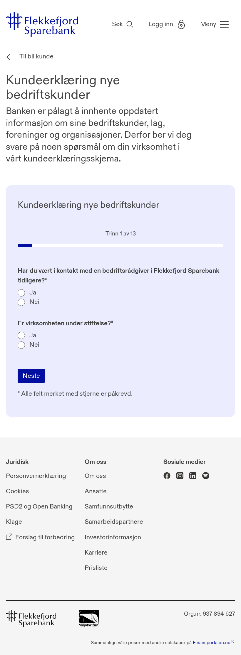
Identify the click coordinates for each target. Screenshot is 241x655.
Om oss (95, 476)
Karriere (96, 553)
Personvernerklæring (36, 476)
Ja (32, 293)
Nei (34, 302)
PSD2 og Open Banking (39, 507)
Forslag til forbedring (45, 537)
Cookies (17, 491)
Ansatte (96, 491)
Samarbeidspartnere (114, 522)
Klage (14, 522)
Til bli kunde (36, 56)
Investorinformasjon (113, 537)
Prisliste (96, 568)
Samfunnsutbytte (109, 507)
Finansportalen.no (211, 643)
